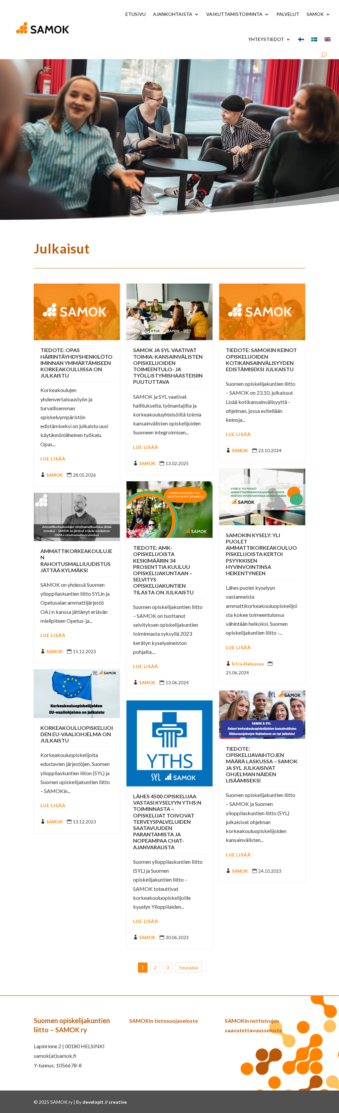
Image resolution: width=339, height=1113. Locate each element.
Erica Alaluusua (248, 663)
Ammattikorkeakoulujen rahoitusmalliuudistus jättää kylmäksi (76, 560)
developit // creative (104, 1102)
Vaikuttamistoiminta (234, 14)
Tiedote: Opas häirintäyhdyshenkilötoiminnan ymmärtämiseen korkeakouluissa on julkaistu (76, 362)
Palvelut (287, 14)
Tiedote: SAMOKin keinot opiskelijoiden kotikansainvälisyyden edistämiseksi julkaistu (261, 359)
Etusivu (135, 14)
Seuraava (188, 967)
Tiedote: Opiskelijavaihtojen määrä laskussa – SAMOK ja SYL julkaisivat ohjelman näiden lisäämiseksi (262, 764)
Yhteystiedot (266, 39)
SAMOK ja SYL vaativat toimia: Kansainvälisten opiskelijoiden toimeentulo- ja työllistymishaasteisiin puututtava (168, 366)
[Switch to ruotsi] (314, 39)
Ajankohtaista (172, 14)
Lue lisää (53, 458)
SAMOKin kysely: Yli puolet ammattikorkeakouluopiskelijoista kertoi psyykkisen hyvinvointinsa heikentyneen (261, 554)
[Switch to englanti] (327, 39)
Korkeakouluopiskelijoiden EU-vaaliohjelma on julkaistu (76, 734)
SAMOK (315, 14)
